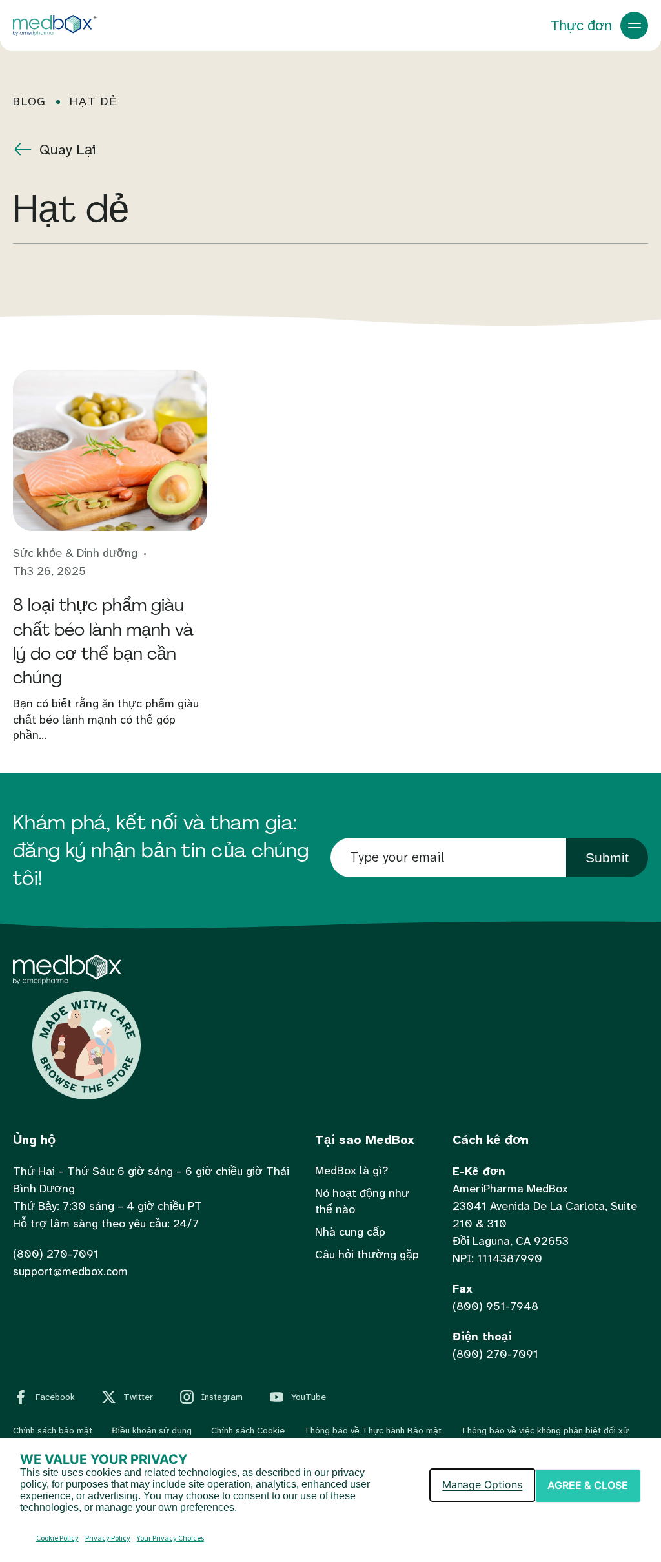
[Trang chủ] (67, 981)
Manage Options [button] (482, 1484)
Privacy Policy (107, 1538)
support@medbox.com (70, 1271)
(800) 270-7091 (56, 1254)
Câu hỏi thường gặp (367, 1254)
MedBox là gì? (351, 1170)
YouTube (308, 1396)
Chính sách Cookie (248, 1430)
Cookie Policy (57, 1538)
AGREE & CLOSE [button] (587, 1485)
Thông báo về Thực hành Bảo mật (373, 1430)
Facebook (55, 1396)
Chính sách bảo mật (52, 1430)
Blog (29, 102)
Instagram (222, 1396)
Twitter (138, 1396)
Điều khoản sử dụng (152, 1430)
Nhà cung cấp (350, 1232)
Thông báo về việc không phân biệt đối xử (545, 1430)
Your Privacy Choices (170, 1538)
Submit (607, 857)
